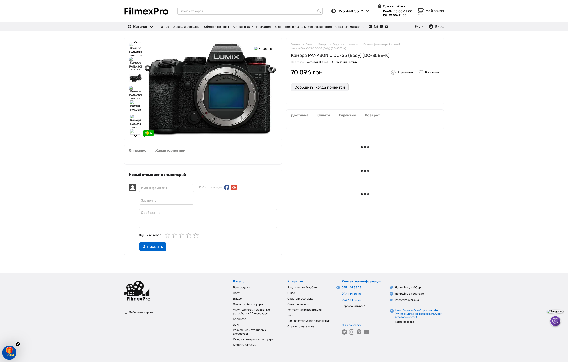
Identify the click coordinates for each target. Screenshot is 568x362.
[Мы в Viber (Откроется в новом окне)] (381, 26)
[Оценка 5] (196, 235)
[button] (9, 353)
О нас (165, 27)
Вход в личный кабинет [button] (303, 287)
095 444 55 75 (351, 11)
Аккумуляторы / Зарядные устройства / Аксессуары (251, 311)
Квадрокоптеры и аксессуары (253, 339)
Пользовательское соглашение (308, 27)
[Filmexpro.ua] (146, 290)
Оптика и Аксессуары (248, 304)
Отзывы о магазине (349, 27)
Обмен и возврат (216, 27)
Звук (236, 324)
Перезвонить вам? (353, 306)
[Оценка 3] (182, 235)
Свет (236, 293)
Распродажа (241, 287)
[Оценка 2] (175, 235)
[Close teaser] (18, 344)
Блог (277, 27)
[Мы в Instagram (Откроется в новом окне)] (376, 26)
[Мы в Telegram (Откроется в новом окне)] (370, 26)
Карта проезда (404, 321)
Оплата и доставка (187, 27)
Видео (237, 298)
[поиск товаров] (319, 11)
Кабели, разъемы (244, 344)
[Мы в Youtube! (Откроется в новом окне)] (386, 26)
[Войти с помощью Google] (234, 187)
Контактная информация (252, 27)
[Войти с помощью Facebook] (226, 187)
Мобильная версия (140, 312)
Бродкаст (239, 319)
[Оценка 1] (168, 235)
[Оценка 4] (189, 235)
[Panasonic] (263, 49)
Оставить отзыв (346, 62)
